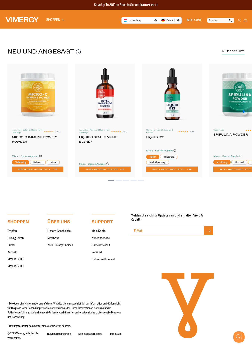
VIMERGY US (15, 266)
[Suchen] (230, 20)
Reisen (53, 162)
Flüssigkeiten (15, 238)
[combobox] (220, 20)
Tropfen (12, 231)
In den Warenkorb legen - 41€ (104, 169)
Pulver (11, 245)
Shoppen (53, 20)
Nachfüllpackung (157, 162)
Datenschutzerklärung (90, 333)
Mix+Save (53, 238)
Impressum (115, 333)
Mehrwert (37, 162)
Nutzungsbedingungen (59, 333)
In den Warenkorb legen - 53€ (37, 169)
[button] (245, 21)
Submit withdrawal (103, 259)
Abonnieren (208, 234)
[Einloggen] (239, 22)
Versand (96, 252)
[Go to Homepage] (22, 19)
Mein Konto (99, 231)
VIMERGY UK (15, 259)
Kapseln (12, 252)
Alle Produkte (233, 51)
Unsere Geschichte (59, 231)
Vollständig (20, 162)
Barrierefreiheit (101, 245)
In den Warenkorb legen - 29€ (172, 169)
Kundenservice (101, 238)
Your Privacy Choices (60, 245)
